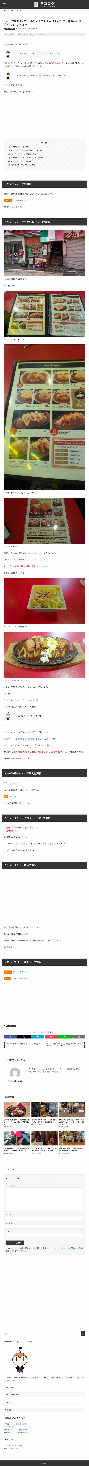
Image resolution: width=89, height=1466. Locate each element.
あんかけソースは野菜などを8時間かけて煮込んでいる (25, 739)
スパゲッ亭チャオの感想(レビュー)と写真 (27, 150)
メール (9, 1223)
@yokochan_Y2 (15, 1081)
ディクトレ (9, 1427)
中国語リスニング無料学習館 (16, 1432)
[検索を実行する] (83, 1333)
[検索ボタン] (84, 4)
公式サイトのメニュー (35, 553)
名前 (8, 1214)
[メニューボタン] (4, 4)
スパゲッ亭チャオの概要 (20, 147)
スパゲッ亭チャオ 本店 (20, 979)
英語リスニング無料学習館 (15, 1424)
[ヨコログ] (44, 4)
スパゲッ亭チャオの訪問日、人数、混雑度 (27, 158)
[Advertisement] (44, 115)
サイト (8, 1231)
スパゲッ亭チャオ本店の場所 (22, 161)
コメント (10, 1186)
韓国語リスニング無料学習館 (16, 1430)
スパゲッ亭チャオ (20, 200)
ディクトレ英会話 (12, 1448)
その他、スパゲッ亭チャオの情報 (24, 165)
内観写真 (12, 796)
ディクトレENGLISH (13, 1446)
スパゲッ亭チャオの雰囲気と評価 (24, 154)
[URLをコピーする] (78, 1036)
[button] (10, 1036)
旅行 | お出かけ (10, 28)
